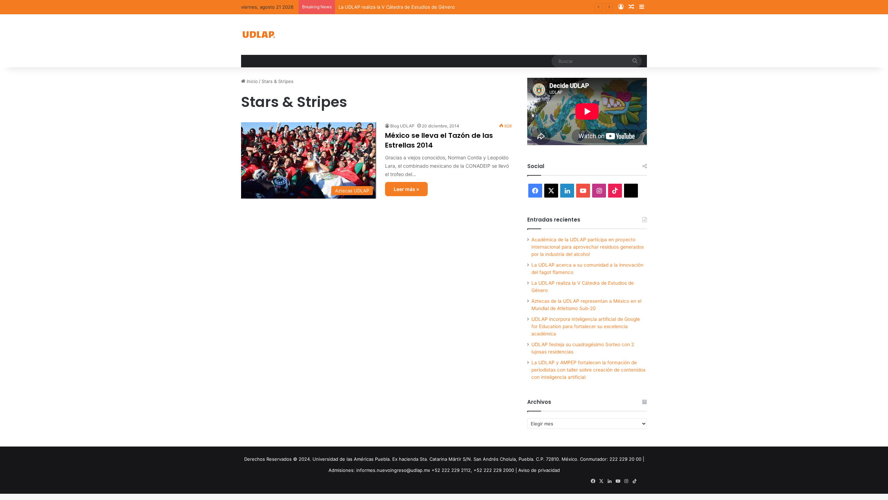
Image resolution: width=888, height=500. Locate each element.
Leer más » (406, 189)
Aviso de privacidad (539, 470)
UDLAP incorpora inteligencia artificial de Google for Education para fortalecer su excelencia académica (585, 326)
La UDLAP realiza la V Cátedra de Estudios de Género (397, 7)
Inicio (251, 81)
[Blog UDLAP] (258, 34)
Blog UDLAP (402, 125)
